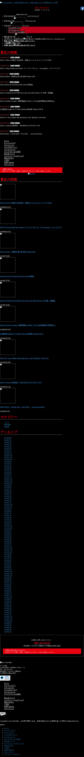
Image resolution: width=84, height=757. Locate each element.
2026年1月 (7, 453)
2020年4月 (7, 588)
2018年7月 (7, 627)
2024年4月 (7, 496)
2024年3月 (7, 498)
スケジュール (9, 145)
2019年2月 (7, 612)
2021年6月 (7, 560)
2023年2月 (7, 522)
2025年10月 (8, 459)
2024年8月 (7, 487)
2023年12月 (8, 504)
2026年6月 (7, 442)
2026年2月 (7, 451)
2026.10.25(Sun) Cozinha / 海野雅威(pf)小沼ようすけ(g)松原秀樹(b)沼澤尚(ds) (27, 101)
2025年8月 (7, 464)
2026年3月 (7, 448)
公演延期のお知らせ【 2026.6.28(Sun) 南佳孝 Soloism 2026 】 (22, 109)
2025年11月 (8, 457)
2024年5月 (7, 494)
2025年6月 (7, 468)
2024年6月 (7, 492)
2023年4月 (7, 517)
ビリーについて (10, 143)
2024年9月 (7, 485)
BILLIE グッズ (9, 154)
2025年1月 (7, 476)
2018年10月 (8, 621)
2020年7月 (7, 582)
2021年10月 (8, 552)
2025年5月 (7, 470)
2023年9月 (7, 509)
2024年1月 (7, 502)
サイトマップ (9, 164)
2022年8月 (7, 532)
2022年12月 (8, 526)
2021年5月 (7, 563)
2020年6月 (7, 584)
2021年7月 (7, 558)
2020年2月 (7, 593)
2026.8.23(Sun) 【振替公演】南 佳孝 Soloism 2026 (17, 76)
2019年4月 (7, 608)
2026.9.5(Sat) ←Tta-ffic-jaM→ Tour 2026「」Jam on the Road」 (21, 134)
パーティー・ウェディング (14, 156)
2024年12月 (8, 479)
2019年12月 (8, 597)
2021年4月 (7, 565)
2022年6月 (7, 535)
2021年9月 (7, 554)
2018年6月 (7, 629)
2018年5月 (7, 632)
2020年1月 (7, 595)
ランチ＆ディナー (14, 28)
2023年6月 (7, 515)
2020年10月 (8, 576)
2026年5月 (7, 444)
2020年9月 (7, 578)
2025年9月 (7, 461)
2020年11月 (8, 573)
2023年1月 (7, 524)
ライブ (12, 57)
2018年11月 (8, 619)
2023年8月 (7, 511)
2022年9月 (7, 530)
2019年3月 (7, 610)
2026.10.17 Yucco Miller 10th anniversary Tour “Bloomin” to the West (23, 117)
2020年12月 (8, 571)
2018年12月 (8, 616)
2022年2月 (7, 543)
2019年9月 (7, 599)
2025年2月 (7, 474)
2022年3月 (7, 541)
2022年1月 (7, 545)
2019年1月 (7, 614)
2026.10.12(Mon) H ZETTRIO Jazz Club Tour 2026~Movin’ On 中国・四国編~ (27, 93)
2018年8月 (7, 625)
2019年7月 (7, 604)
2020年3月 (7, 591)
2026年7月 (7, 440)
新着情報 (17, 57)
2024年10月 (8, 483)
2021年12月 (8, 548)
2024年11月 (8, 481)
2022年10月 (8, 528)
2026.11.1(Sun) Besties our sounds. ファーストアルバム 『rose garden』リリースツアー (30, 68)
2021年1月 (7, 569)
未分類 (6, 427)
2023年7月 (7, 513)
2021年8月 (7, 556)
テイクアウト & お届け (16, 32)
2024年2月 (7, 500)
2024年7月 (7, 489)
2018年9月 (7, 623)
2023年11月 (8, 507)
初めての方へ (9, 158)
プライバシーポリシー (12, 754)
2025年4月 (7, 472)
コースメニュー (14, 30)
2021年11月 (8, 550)
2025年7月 (7, 466)
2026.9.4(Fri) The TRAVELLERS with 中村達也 (16, 85)
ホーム (6, 141)
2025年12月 (8, 455)
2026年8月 (7, 438)
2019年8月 (7, 601)
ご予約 (6, 160)
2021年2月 (7, 567)
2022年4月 (7, 539)
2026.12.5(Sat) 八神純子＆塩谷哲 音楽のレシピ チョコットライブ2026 (25, 60)
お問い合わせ (9, 162)
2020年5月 (7, 586)
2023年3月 (7, 520)
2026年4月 (7, 446)
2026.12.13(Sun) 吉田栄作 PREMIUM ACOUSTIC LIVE (20, 125)
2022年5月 (7, 537)
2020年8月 (7, 580)
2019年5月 (7, 606)
